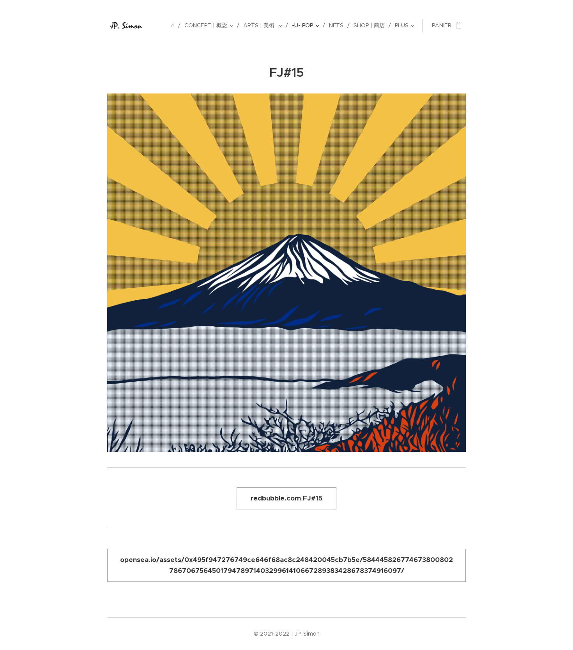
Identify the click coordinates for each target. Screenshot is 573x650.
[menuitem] (174, 25)
